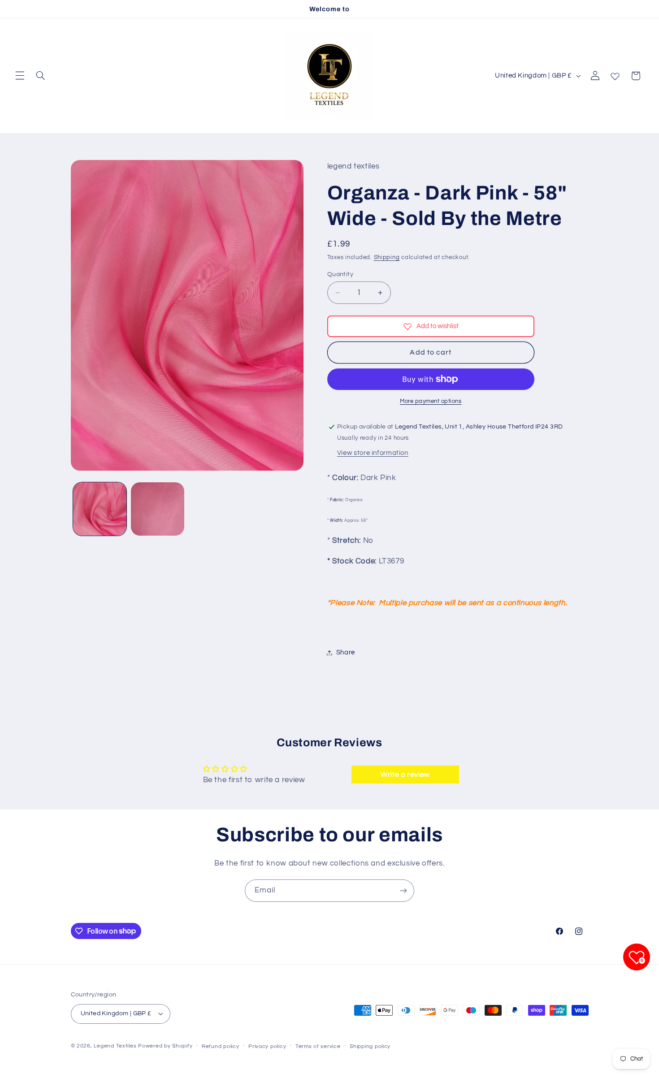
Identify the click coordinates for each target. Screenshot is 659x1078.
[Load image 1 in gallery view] (99, 509)
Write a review (405, 774)
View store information (372, 453)
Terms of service (318, 1046)
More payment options (431, 401)
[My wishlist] (615, 74)
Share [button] (345, 652)
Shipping (387, 257)
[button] (19, 75)
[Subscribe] (403, 890)
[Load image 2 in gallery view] (157, 509)
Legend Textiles (115, 1045)
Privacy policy (267, 1046)
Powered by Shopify (165, 1045)
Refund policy (220, 1046)
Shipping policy (370, 1046)
